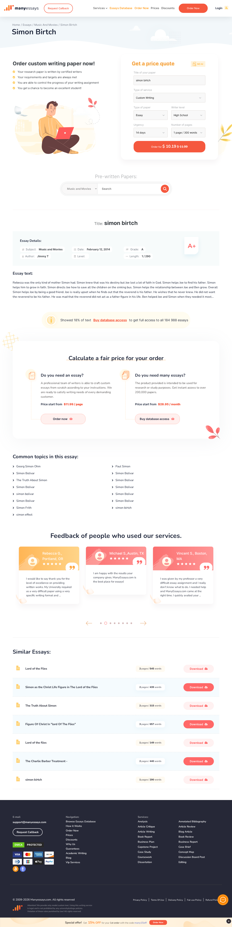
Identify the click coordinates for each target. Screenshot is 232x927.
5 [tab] (119, 623)
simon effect (24, 515)
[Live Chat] (223, 899)
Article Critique (146, 826)
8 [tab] (131, 623)
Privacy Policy (140, 900)
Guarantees (72, 848)
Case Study (144, 852)
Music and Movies (51, 249)
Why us (70, 844)
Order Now (141, 8)
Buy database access (110, 320)
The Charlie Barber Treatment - (46, 761)
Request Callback (58, 8)
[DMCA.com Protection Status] (36, 845)
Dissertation (145, 862)
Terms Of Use (157, 900)
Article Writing (146, 831)
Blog (68, 858)
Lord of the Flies (36, 669)
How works (74, 826)
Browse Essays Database (81, 821)
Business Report (188, 842)
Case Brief (185, 847)
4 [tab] (114, 623)
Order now (60, 419)
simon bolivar (25, 494)
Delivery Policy (175, 900)
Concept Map (186, 852)
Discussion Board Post (192, 857)
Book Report (145, 836)
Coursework (145, 857)
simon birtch (123, 508)
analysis (143, 821)
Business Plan (146, 842)
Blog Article (185, 831)
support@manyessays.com (29, 822)
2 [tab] (105, 623)
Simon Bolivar (25, 473)
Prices (155, 8)
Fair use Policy (194, 900)
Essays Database (121, 8)
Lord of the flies (36, 743)
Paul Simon (122, 466)
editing (182, 862)
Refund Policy (212, 900)
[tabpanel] (48, 579)
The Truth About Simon (31, 480)
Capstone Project (148, 847)
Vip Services (73, 862)
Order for (169, 146)
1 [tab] (101, 623)
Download (197, 668)
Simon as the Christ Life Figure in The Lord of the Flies (61, 687)
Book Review (186, 836)
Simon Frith (24, 508)
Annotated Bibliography (192, 821)
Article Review (187, 826)
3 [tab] (109, 623)
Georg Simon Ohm (28, 466)
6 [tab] (123, 623)
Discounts (168, 8)
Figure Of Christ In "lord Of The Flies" (50, 724)
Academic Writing (76, 853)
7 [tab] (127, 623)
